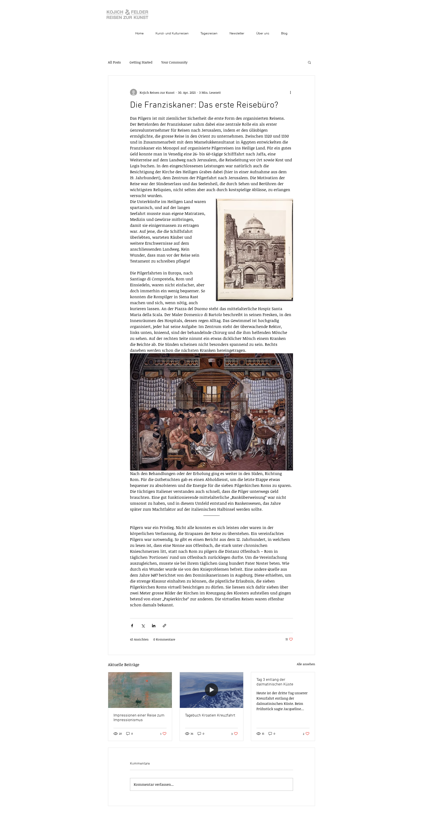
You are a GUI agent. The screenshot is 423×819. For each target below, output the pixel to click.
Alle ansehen (306, 664)
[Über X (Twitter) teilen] (143, 626)
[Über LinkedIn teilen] (154, 626)
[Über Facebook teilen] (132, 626)
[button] (309, 62)
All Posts (114, 62)
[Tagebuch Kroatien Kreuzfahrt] (211, 690)
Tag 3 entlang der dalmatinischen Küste (274, 682)
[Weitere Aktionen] (290, 92)
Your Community (174, 62)
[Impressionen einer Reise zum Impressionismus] (140, 690)
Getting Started (141, 62)
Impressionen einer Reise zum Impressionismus (138, 717)
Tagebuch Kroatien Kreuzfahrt (210, 715)
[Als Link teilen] (164, 626)
